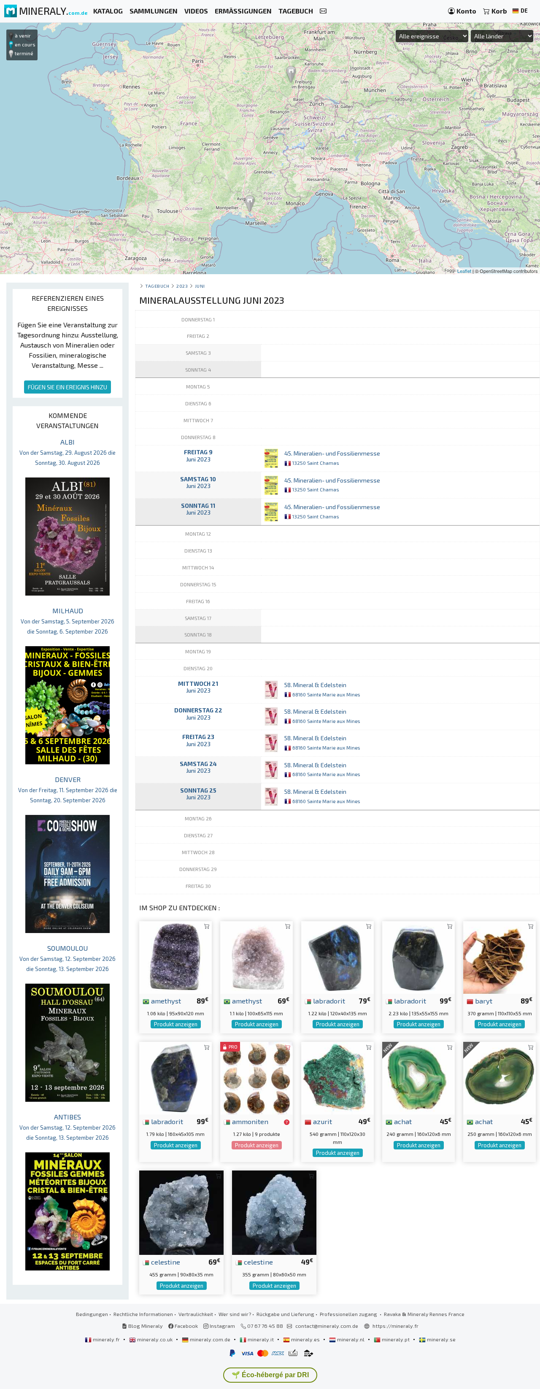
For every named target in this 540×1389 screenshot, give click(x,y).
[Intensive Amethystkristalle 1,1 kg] (256, 956)
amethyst (165, 1000)
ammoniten (249, 1121)
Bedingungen (92, 1314)
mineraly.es (305, 1339)
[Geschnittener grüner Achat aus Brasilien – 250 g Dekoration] (499, 1077)
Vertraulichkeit (195, 1314)
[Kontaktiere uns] (323, 11)
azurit (321, 1121)
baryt (482, 1000)
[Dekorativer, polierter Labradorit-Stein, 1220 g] (337, 956)
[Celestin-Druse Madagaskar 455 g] (181, 1212)
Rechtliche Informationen (143, 1314)
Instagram (221, 1326)
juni (200, 286)
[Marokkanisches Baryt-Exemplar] (499, 956)
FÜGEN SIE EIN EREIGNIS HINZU (67, 387)
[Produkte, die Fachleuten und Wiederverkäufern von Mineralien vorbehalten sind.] (286, 1122)
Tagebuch (157, 286)
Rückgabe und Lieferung (285, 1314)
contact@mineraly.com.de (326, 1326)
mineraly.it (260, 1339)
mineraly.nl (351, 1339)
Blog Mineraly (145, 1326)
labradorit (328, 1000)
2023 (182, 286)
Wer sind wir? (235, 1314)
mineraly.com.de (210, 1339)
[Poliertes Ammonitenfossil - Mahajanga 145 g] (256, 1077)
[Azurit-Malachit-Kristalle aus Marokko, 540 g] (337, 1077)
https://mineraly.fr (395, 1326)
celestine (164, 1261)
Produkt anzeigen (175, 1024)
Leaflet (464, 270)
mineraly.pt (396, 1339)
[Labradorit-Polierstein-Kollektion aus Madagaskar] (418, 956)
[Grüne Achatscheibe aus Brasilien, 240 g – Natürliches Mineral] (418, 1077)
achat (402, 1121)
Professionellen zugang (349, 1314)
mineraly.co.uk (155, 1339)
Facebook (185, 1326)
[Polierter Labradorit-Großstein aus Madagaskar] (175, 1077)
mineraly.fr (106, 1339)
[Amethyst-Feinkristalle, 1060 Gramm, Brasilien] (175, 956)
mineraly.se (441, 1339)
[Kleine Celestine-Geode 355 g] (274, 1212)
